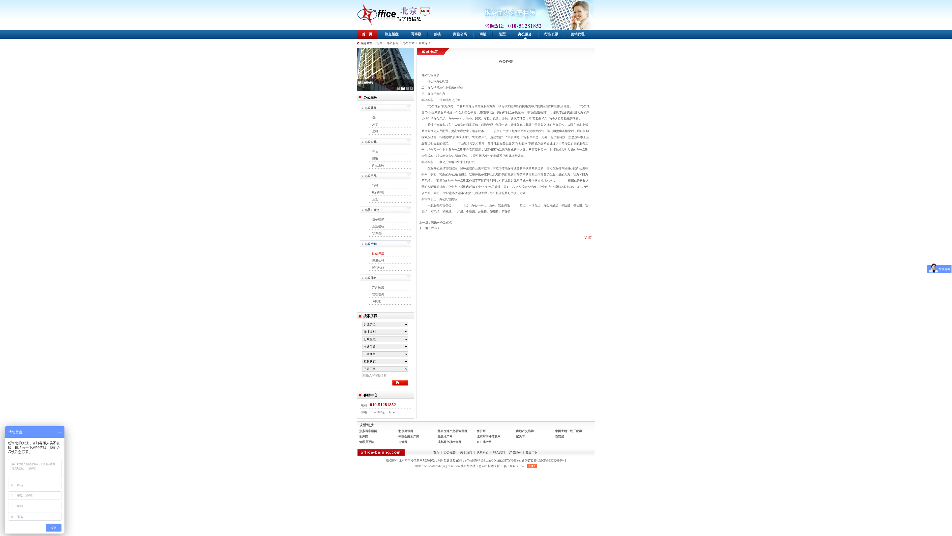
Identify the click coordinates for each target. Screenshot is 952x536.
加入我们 (499, 452)
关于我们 (466, 452)
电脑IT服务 (372, 210)
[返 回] (588, 237)
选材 (375, 131)
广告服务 (515, 452)
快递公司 (378, 260)
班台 (375, 151)
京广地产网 (484, 442)
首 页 (367, 34)
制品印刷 (378, 192)
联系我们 (482, 452)
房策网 (402, 442)
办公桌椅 (378, 165)
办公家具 (371, 142)
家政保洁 (425, 43)
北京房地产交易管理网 (452, 431)
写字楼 (416, 34)
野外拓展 (378, 287)
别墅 (502, 34)
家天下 (520, 436)
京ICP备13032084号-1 (552, 460)
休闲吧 (376, 301)
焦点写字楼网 (368, 431)
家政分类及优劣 (441, 222)
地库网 (363, 436)
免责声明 (531, 452)
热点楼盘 (392, 34)
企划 (375, 199)
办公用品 (371, 176)
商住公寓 (460, 34)
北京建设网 (405, 431)
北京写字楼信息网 (489, 436)
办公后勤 (409, 43)
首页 (379, 43)
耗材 (375, 185)
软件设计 (378, 233)
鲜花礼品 (378, 267)
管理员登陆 (366, 442)
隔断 (375, 158)
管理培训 (378, 294)
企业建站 (378, 226)
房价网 (481, 431)
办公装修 (371, 108)
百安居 (559, 436)
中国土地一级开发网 (568, 431)
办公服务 (525, 34)
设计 (375, 117)
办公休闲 (371, 278)
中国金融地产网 (408, 436)
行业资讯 (551, 34)
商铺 (482, 34)
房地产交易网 (525, 431)
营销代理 (578, 34)
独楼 (437, 34)
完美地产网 (445, 436)
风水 (375, 124)
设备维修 (378, 219)
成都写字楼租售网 (449, 442)
